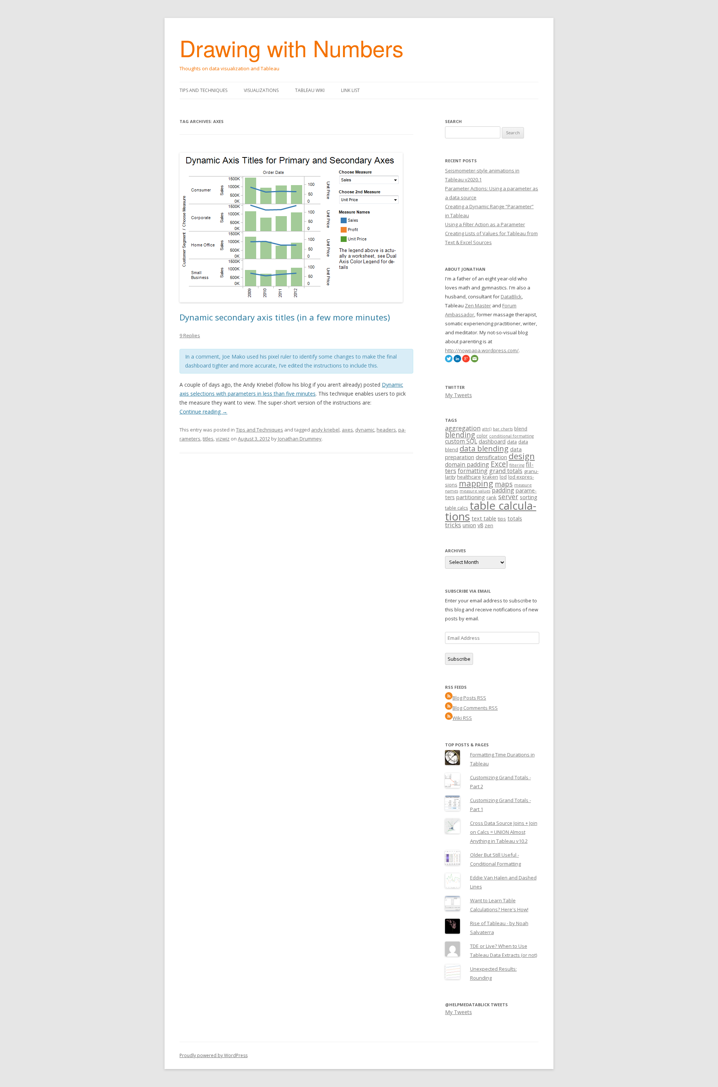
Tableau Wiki (310, 90)
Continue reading (203, 411)
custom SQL (461, 441)
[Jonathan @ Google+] (466, 360)
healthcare (469, 476)
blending (460, 435)
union (469, 525)
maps (504, 483)
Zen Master (478, 305)
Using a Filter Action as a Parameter (485, 224)
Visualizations (261, 90)
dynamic (364, 429)
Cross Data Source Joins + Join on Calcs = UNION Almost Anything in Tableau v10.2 (503, 832)
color (482, 435)
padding (503, 490)
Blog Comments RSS (475, 707)
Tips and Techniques (203, 90)
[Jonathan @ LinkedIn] (457, 360)
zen (489, 525)
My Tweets (458, 395)
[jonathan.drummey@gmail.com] (474, 360)
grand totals (505, 471)
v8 (480, 525)
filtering (516, 465)
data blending (484, 448)
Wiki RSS (462, 718)
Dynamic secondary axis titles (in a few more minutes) (285, 317)
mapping (476, 483)
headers (386, 429)
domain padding (467, 464)
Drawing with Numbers (292, 47)
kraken (490, 476)
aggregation (463, 428)
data (512, 441)
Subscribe (459, 658)
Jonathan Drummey (300, 438)
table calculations (490, 511)
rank (492, 497)
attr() (486, 429)
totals (514, 518)
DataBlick (511, 296)
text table (484, 518)
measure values (475, 491)
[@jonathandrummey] (448, 360)
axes (347, 429)
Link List (350, 90)
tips (502, 518)
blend (520, 428)
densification (491, 457)
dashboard (492, 441)
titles (208, 438)
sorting (528, 497)
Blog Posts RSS (469, 697)
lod (503, 476)
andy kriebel (325, 429)
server (508, 496)
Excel (499, 464)
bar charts (503, 429)
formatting (473, 471)
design (522, 456)
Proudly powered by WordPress (214, 1055)
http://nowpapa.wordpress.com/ (482, 350)
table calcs (456, 507)
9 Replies (190, 335)
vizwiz (223, 438)
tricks (453, 525)
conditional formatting (511, 436)
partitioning (470, 497)
